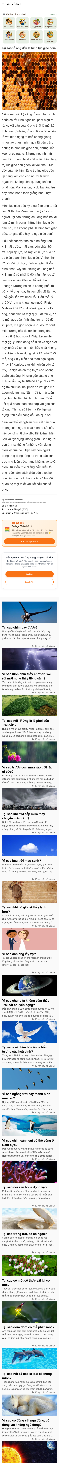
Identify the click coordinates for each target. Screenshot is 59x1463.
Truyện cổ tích (11, 4)
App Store (29, 574)
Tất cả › (53, 14)
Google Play (29, 582)
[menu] (54, 4)
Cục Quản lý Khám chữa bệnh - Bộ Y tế (20, 512)
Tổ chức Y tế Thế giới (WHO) (15, 509)
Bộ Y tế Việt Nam (9, 505)
